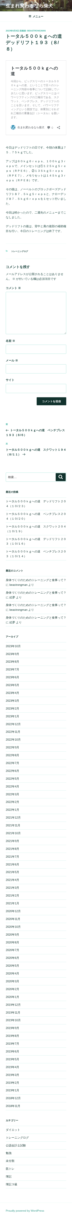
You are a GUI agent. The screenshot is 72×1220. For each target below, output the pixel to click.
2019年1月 (12, 1090)
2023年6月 (12, 677)
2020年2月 (12, 989)
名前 (10, 340)
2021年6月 (12, 864)
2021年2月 (12, 895)
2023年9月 (12, 654)
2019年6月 (12, 1051)
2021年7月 (12, 856)
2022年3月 (12, 794)
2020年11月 (13, 919)
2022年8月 (12, 755)
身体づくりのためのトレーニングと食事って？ (36, 580)
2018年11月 (13, 1106)
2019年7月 (12, 1043)
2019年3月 (12, 1074)
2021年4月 (12, 879)
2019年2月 (12, 1082)
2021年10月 (13, 833)
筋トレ (10, 1168)
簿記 (9, 1176)
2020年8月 (12, 942)
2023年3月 (12, 700)
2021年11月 (13, 825)
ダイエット (13, 1129)
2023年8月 (12, 661)
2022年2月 (12, 801)
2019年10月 (13, 1020)
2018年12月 (13, 1098)
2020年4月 (12, 973)
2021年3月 (12, 887)
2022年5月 (12, 778)
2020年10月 (13, 926)
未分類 (10, 1160)
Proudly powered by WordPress (25, 1210)
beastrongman (36, 31)
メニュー (38, 16)
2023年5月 (12, 685)
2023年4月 (12, 692)
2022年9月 (12, 747)
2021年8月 (12, 848)
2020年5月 (12, 965)
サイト (10, 379)
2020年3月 (12, 981)
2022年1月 (12, 809)
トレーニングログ (19, 251)
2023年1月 (12, 716)
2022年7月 (12, 763)
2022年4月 (12, 786)
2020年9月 (12, 934)
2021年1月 (12, 903)
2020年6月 (12, 957)
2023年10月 (13, 646)
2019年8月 (12, 1035)
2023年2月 (12, 708)
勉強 (9, 1153)
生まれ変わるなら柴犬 (29, 5)
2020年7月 (12, 950)
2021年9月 (12, 841)
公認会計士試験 (16, 1145)
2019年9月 (12, 1028)
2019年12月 (13, 1004)
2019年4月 (12, 1067)
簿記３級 (11, 1184)
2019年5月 (12, 1059)
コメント (13, 288)
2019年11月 (13, 1012)
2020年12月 (13, 911)
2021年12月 (13, 817)
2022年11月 (13, 731)
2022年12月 (13, 724)
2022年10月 (13, 739)
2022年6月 (12, 770)
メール (12, 360)
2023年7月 (12, 669)
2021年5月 (12, 872)
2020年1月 (12, 996)
